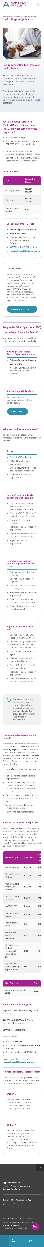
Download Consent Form (21, 309)
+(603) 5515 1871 (18, 247)
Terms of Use (30, 1219)
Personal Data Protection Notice (13, 1219)
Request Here (16, 412)
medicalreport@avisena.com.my (26, 251)
